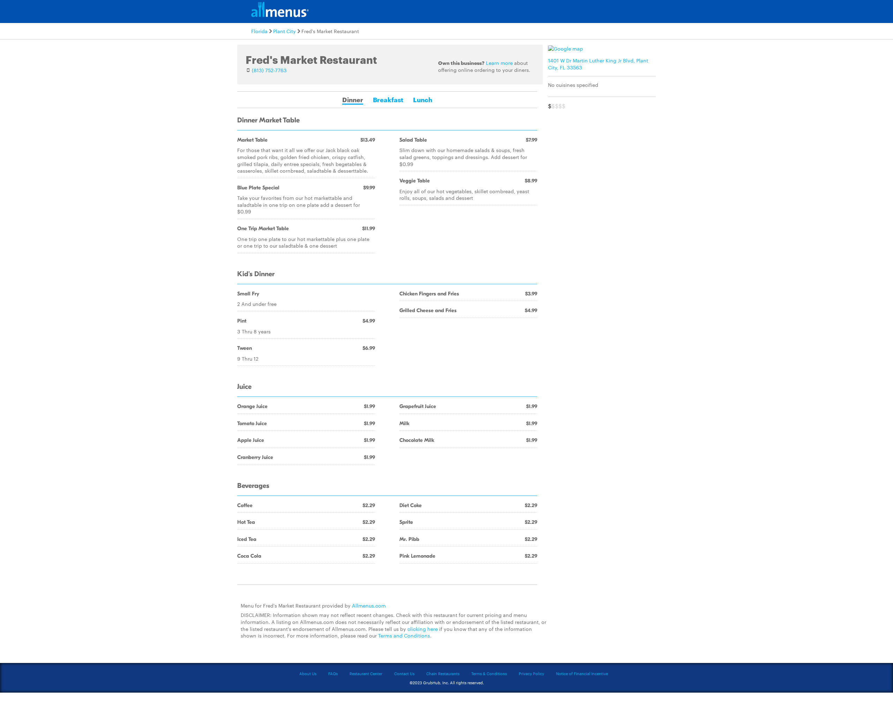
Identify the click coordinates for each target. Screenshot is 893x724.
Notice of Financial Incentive (582, 673)
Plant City (284, 31)
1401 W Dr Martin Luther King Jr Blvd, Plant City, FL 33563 (598, 64)
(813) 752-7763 (269, 70)
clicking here (422, 628)
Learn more (499, 62)
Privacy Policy (531, 673)
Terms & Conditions (489, 673)
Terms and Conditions (404, 635)
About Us (307, 673)
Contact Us (404, 673)
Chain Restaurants (442, 673)
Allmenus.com (369, 605)
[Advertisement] (603, 161)
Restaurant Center (366, 673)
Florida (259, 31)
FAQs (333, 673)
